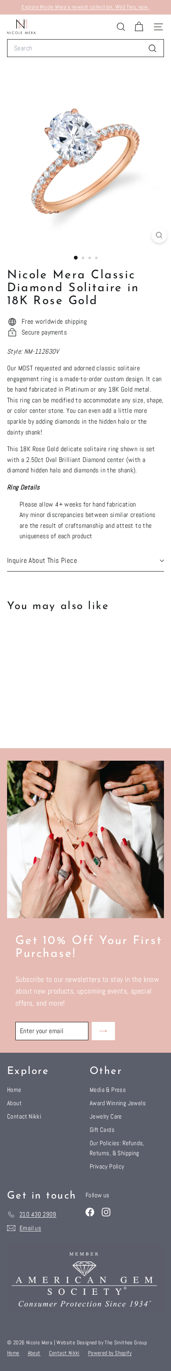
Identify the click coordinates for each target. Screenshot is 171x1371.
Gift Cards (102, 1130)
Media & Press (108, 1090)
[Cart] (139, 27)
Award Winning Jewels (118, 1103)
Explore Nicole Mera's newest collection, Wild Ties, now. (85, 6)
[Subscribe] (103, 1031)
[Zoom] (159, 235)
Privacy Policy (107, 1166)
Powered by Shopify (110, 1352)
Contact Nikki (24, 1116)
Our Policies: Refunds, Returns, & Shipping (117, 1148)
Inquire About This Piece (42, 560)
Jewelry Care (106, 1116)
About (14, 1103)
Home (14, 1090)
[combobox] (85, 48)
